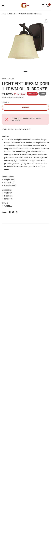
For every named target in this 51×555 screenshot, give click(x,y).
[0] (47, 5)
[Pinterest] (16, 212)
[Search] (43, 5)
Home (4, 14)
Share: (4, 212)
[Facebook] (9, 212)
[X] (13, 212)
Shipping (5, 97)
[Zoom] (46, 20)
